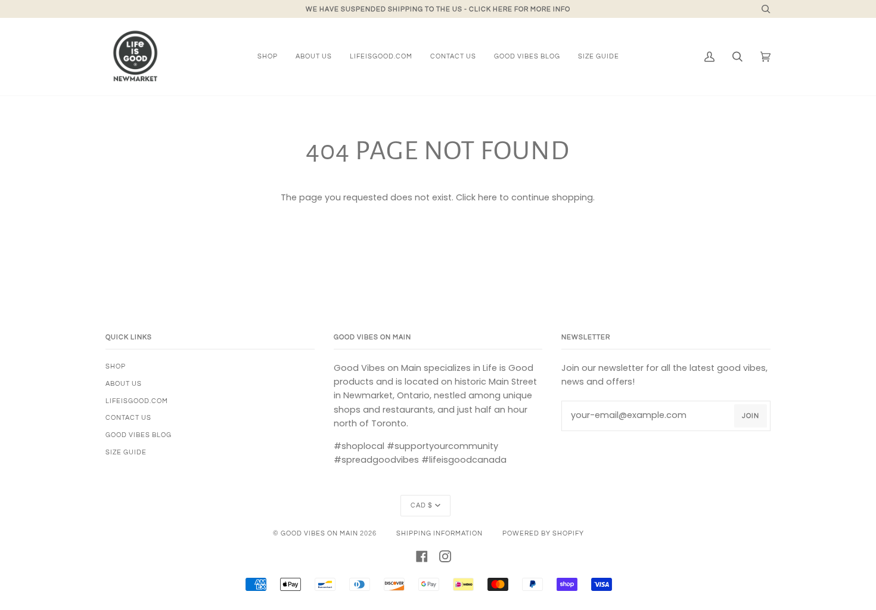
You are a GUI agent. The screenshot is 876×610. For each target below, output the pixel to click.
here (487, 197)
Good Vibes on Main (319, 533)
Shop (115, 366)
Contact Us (128, 417)
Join (750, 416)
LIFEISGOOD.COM (136, 401)
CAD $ (422, 505)
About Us (123, 383)
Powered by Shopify (543, 533)
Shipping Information (439, 533)
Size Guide (126, 452)
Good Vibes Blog (138, 435)
